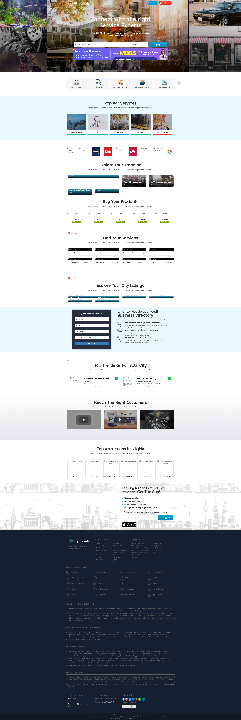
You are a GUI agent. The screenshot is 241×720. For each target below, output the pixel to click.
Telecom (142, 682)
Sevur (70, 663)
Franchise (99, 560)
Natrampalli (108, 658)
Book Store (102, 572)
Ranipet (164, 635)
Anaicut (102, 651)
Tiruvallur (152, 637)
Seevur (161, 661)
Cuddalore (107, 632)
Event (100, 578)
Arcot (127, 651)
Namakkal (111, 635)
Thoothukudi (108, 637)
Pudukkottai (141, 635)
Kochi (87, 611)
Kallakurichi (131, 632)
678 (105, 387)
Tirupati (70, 613)
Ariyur (132, 651)
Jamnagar (141, 616)
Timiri (118, 663)
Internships (102, 583)
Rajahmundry (113, 618)
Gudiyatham (111, 653)
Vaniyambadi (72, 665)
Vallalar (158, 663)
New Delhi (118, 611)
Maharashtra (108, 611)
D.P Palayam (83, 653)
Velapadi (81, 665)
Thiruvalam (101, 663)
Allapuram (80, 651)
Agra (154, 613)
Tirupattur (137, 637)
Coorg (148, 609)
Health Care (143, 680)
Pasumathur (164, 658)
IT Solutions (70, 677)
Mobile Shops (99, 680)
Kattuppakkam (137, 656)
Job (126, 583)
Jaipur (70, 611)
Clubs (162, 680)
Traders (125, 684)
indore (120, 653)
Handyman (157, 550)
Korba (93, 611)
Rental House (159, 682)
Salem (70, 637)
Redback (138, 715)
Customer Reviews (119, 550)
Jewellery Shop (87, 682)
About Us (99, 543)
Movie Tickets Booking (140, 550)
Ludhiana (168, 616)
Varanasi (153, 618)
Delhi (95, 609)
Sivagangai (77, 637)
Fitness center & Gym (125, 677)
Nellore (98, 618)
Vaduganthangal (148, 663)
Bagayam (149, 651)
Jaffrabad (127, 653)
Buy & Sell (74, 572)
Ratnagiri (144, 661)
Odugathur (124, 658)
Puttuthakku (121, 661)
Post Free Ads (166, 3)
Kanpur (75, 611)
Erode (70, 620)
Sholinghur (76, 663)
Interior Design (153, 680)
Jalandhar (132, 616)
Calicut (98, 616)
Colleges (100, 677)
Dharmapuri (116, 632)
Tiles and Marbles (114, 684)
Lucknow (100, 611)
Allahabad (161, 613)
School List (102, 595)
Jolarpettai (136, 653)
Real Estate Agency (167, 677)
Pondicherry (127, 611)
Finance (124, 682)
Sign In (143, 3)
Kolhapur (160, 616)
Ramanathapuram (153, 635)
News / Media (137, 555)
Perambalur (131, 635)
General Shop (133, 682)
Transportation (88, 680)
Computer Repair (82, 677)
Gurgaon (124, 613)
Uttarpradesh (79, 613)
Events (115, 560)
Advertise (99, 552)
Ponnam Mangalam (108, 661)
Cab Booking (129, 572)
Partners (74, 595)
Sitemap (116, 555)
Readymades (169, 684)
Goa (153, 609)
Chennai (79, 609)
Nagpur (86, 618)
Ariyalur (70, 632)
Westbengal (99, 613)
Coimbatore (88, 609)
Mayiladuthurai (89, 635)
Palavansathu (134, 658)
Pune (117, 609)
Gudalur (103, 653)
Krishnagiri (166, 632)
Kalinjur (70, 656)
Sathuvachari (153, 661)
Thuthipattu (110, 663)
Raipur (144, 611)
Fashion (137, 684)
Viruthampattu (120, 665)
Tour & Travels (132, 680)
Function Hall (77, 680)
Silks (161, 684)
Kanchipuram (141, 632)
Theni (100, 637)
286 (158, 387)
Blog (114, 562)
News (98, 562)
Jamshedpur (150, 616)
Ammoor (95, 651)
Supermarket (169, 680)
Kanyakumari (151, 632)
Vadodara (145, 618)
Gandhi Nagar (94, 653)
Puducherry (137, 611)
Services (116, 543)
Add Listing (153, 3)
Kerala (82, 611)
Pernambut (72, 661)
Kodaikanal (71, 635)
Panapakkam (153, 658)
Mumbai (101, 609)
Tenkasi (85, 637)
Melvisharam (85, 658)
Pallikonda (144, 658)
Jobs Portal (158, 548)
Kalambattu (158, 653)
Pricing (98, 557)
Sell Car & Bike (130, 595)
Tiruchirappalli (119, 637)
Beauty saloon (71, 684)
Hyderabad (110, 609)
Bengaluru (71, 609)
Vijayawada (90, 613)
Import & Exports (110, 677)
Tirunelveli (128, 637)
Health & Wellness (77, 583)
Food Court (116, 680)
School (134, 557)
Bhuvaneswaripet (160, 651)
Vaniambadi (167, 663)
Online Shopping (158, 589)
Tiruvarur (71, 639)
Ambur (88, 651)
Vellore (88, 665)
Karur (159, 632)
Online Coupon (103, 589)
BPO (131, 684)
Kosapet (169, 656)
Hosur (173, 618)
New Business (117, 552)
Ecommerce (158, 555)
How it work (117, 557)
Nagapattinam (101, 635)
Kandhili (76, 656)
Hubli (119, 616)
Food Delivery (137, 545)
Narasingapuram (97, 658)
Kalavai (166, 653)
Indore (125, 616)
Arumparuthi (140, 651)
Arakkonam (119, 651)
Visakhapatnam (163, 618)
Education (157, 543)
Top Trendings (101, 550)
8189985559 (108, 702)
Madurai (70, 618)
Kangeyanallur (85, 656)
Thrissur (128, 618)
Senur (168, 661)
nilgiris (80, 620)
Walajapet (131, 665)
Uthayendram (136, 663)
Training (69, 680)
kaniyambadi (96, 656)
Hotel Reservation (138, 543)
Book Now (76, 134)
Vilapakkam (97, 665)
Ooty (75, 620)
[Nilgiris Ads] (120, 54)
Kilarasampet (159, 656)
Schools (92, 677)
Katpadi (127, 656)
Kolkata (122, 609)
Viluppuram (85, 639)
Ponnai (97, 661)
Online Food (129, 589)
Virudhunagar (95, 639)
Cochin (114, 616)
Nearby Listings (118, 548)
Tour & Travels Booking (140, 548)
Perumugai (90, 661)
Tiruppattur (126, 663)
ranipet (129, 661)
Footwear (90, 684)
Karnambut (106, 656)
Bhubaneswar (89, 616)
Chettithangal (72, 653)
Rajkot (121, 618)
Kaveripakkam (148, 656)
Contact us (100, 545)
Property (108, 680)
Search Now (98, 134)
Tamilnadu (157, 611)
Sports (124, 680)
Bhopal (80, 616)
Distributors (153, 684)
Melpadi (76, 658)
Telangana (166, 611)
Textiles (144, 684)
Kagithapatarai (147, 653)
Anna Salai (110, 651)
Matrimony (157, 545)
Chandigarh (106, 616)
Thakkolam (92, 663)
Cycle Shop (108, 682)
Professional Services (139, 552)
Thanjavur (93, 637)
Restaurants (169, 682)
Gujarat (159, 609)
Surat (150, 611)
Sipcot (84, 663)
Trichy (118, 613)
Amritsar (169, 613)
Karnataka (141, 609)
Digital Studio (98, 682)
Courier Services (158, 572)
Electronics (150, 682)
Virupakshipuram (108, 665)
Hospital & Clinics (140, 677)
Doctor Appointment (78, 578)
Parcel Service (101, 684)
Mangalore (78, 618)
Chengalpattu (79, 632)
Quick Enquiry (100, 555)
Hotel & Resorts (153, 677)
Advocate (81, 684)
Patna (105, 618)
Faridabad (132, 613)
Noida (149, 613)
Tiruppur (145, 637)
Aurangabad (72, 616)
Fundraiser (156, 578)
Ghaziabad (141, 613)
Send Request (91, 343)
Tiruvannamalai (162, 637)
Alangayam (72, 651)
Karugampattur (117, 656)
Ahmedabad (131, 609)
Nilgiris (118, 635)
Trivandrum (136, 618)
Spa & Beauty (157, 595)
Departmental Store (73, 682)
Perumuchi (80, 661)
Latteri (70, 658)
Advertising (117, 682)
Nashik (92, 618)
